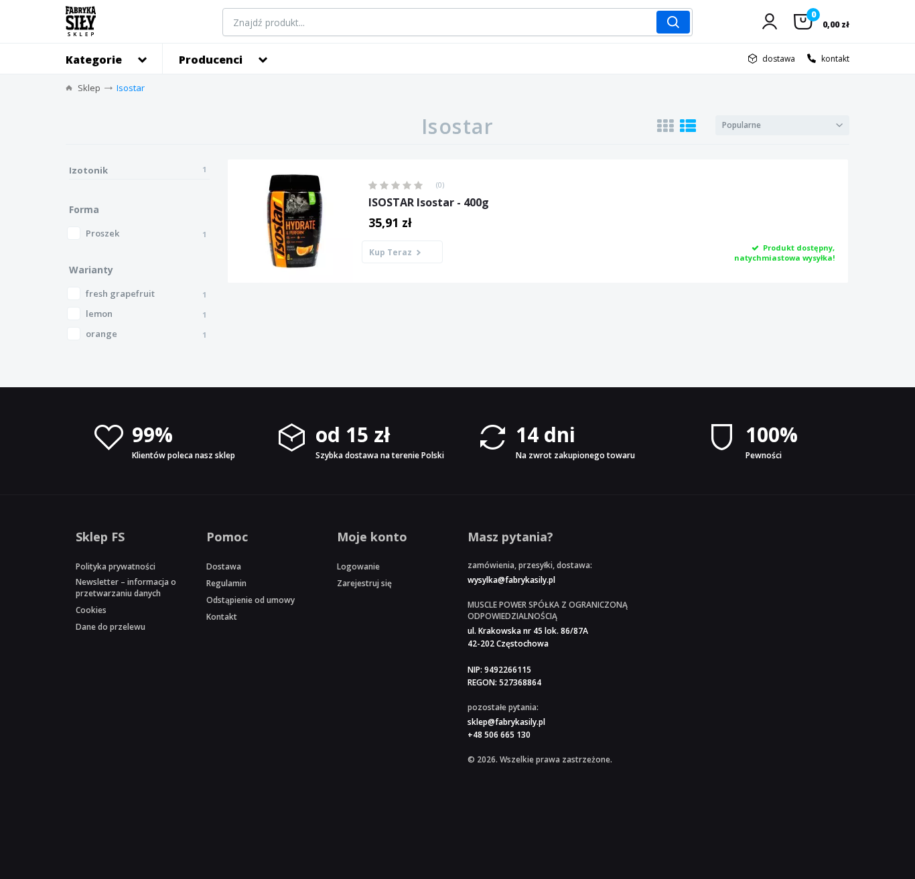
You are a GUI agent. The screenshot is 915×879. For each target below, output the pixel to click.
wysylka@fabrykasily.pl (511, 580)
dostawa (778, 58)
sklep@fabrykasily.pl (506, 722)
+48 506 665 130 (499, 734)
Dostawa (223, 566)
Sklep (89, 88)
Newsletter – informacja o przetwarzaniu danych (126, 587)
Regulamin (226, 583)
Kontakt (221, 616)
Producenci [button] (210, 60)
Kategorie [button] (94, 60)
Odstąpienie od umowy (250, 600)
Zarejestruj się (364, 583)
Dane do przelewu (110, 626)
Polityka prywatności (115, 566)
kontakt (835, 58)
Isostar (131, 88)
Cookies (91, 610)
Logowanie (358, 566)
